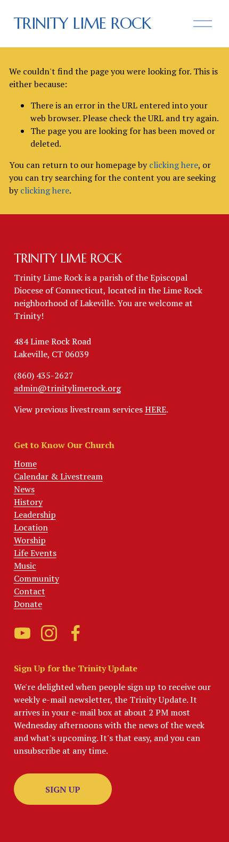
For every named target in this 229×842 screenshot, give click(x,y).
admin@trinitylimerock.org (67, 388)
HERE (155, 409)
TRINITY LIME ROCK (82, 23)
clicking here (173, 165)
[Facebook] (75, 633)
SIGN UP (62, 789)
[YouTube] (22, 633)
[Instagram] (49, 633)
